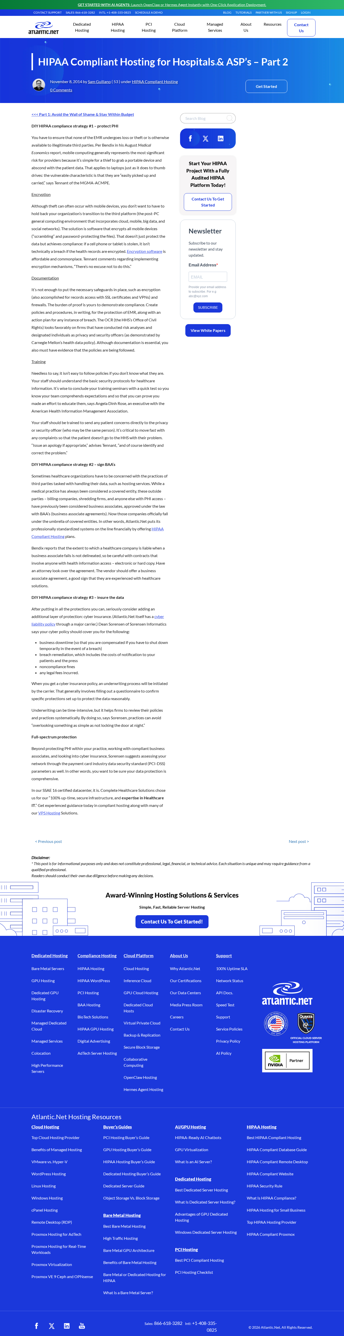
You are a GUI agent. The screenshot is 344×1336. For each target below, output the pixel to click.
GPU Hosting (43, 980)
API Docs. (224, 992)
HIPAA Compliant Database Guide (277, 1149)
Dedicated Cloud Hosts (138, 1007)
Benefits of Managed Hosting (56, 1149)
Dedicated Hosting (49, 955)
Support (224, 955)
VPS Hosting (49, 812)
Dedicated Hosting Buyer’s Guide (132, 1173)
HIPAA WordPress (94, 980)
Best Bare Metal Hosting (124, 1226)
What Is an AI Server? (193, 1161)
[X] (205, 138)
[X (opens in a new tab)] (52, 1326)
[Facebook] (190, 138)
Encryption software (144, 251)
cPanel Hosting (44, 1210)
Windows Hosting (47, 1197)
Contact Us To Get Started (208, 201)
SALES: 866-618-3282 (80, 12)
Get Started (266, 86)
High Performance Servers (47, 1068)
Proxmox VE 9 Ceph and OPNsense (62, 1276)
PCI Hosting (88, 992)
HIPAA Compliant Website (270, 1173)
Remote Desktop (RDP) (51, 1222)
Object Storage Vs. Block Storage (131, 1197)
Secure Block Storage (142, 1047)
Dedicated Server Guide (123, 1185)
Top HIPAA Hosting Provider (271, 1222)
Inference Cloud (137, 980)
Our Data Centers (185, 992)
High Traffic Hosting (120, 1238)
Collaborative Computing (135, 1062)
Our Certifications (185, 980)
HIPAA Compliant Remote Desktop (277, 1161)
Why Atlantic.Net (185, 968)
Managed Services (47, 1041)
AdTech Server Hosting (97, 1053)
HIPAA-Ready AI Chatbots (198, 1137)
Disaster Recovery (47, 1010)
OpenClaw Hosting (140, 1077)
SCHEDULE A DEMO (149, 12)
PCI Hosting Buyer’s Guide (126, 1137)
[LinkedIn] (221, 138)
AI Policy (223, 1053)
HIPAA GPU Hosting (96, 1028)
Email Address (202, 265)
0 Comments (61, 89)
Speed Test (225, 1004)
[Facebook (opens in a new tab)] (36, 1326)
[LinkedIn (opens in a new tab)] (67, 1326)
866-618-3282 (168, 1323)
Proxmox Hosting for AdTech (56, 1234)
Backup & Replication (142, 1035)
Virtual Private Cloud (142, 1022)
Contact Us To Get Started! (172, 921)
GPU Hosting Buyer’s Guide (127, 1149)
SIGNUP (291, 12)
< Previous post (48, 841)
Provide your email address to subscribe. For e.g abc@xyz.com (207, 291)
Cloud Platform (138, 955)
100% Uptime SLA (232, 968)
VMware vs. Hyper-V (49, 1161)
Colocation (41, 1053)
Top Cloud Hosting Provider (55, 1137)
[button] (82, 27)
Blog (227, 12)
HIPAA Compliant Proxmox (271, 1234)
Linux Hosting (43, 1185)
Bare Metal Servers (47, 968)
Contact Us (301, 27)
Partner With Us (269, 12)
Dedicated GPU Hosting (45, 995)
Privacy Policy (228, 1041)
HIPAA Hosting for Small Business (276, 1210)
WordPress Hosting (48, 1173)
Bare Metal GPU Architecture (128, 1250)
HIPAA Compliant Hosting (155, 81)
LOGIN (306, 12)
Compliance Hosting (97, 955)
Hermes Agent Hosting (143, 1089)
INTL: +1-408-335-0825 (115, 12)
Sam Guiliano (99, 81)
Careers (177, 1016)
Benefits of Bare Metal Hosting (129, 1262)
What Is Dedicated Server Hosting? (205, 1202)
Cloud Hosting (136, 968)
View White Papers (208, 330)
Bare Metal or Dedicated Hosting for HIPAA (134, 1277)
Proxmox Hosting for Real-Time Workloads (58, 1249)
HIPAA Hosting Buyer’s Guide (129, 1161)
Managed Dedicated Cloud (48, 1025)
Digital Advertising (94, 1041)
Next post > (299, 841)
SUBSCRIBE (208, 307)
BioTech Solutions (93, 1016)
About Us (179, 955)
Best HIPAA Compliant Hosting (274, 1137)
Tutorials (243, 12)
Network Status (229, 980)
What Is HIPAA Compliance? (271, 1197)
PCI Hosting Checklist (194, 1272)
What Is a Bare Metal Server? (128, 1292)
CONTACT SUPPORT (47, 12)
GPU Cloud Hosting (141, 992)
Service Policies (229, 1028)
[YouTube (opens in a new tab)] (82, 1326)
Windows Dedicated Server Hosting (206, 1232)
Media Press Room (186, 1004)
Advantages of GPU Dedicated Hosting (201, 1217)
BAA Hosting (89, 1004)
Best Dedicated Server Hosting (201, 1189)
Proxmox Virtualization (51, 1264)
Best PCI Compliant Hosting (199, 1260)
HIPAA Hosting (91, 968)
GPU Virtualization (191, 1149)
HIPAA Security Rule (264, 1185)
